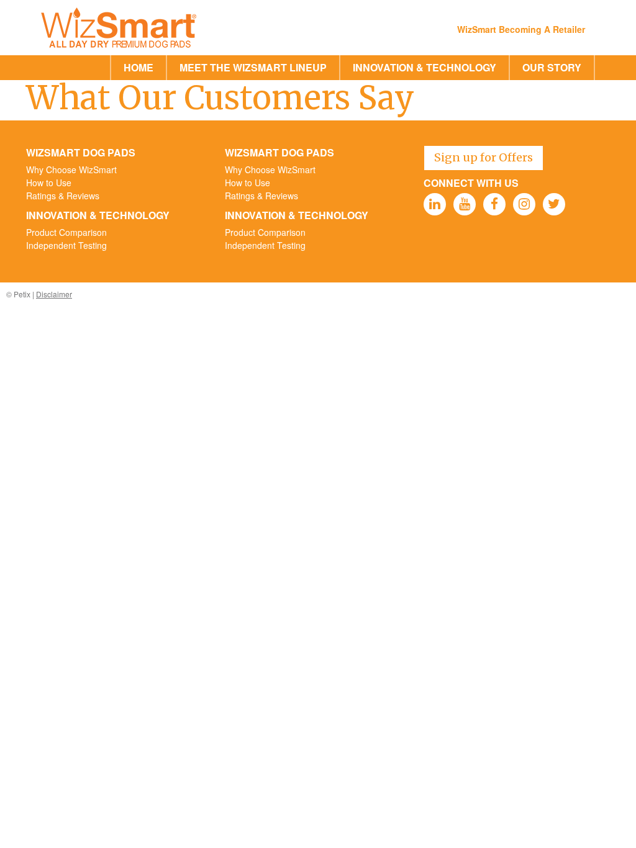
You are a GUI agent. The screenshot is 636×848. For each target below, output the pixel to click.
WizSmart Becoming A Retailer (521, 29)
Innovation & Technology (424, 67)
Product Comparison (66, 232)
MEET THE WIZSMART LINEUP (253, 67)
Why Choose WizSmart (71, 169)
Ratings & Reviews (62, 195)
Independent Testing (66, 245)
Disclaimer (54, 294)
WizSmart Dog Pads (80, 152)
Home (138, 67)
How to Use (48, 182)
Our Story (551, 67)
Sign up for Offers (483, 157)
